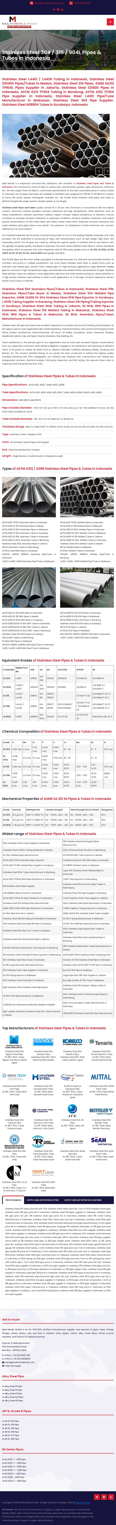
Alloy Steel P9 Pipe (13, 1390)
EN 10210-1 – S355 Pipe (15, 1459)
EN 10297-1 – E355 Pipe (15, 1463)
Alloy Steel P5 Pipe (13, 1386)
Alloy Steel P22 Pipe (13, 1397)
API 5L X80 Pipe (11, 1439)
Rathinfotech (83, 1502)
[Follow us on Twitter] (97, 1497)
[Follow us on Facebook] (104, 1497)
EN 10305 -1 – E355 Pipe (15, 1470)
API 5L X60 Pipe (11, 1428)
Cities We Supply (13, 1365)
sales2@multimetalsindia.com (50, 3)
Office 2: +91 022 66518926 (17, 1358)
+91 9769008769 (82, 3)
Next (107, 171)
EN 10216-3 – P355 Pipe (15, 1466)
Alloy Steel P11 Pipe (13, 1393)
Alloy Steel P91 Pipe (13, 1400)
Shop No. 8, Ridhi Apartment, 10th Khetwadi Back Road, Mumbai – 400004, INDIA (16, 1347)
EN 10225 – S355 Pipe (14, 1477)
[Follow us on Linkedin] (111, 1497)
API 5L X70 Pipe (11, 1435)
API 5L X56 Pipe (11, 1424)
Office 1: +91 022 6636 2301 (17, 1355)
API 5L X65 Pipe (11, 1431)
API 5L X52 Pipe (11, 1421)
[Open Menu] (110, 21)
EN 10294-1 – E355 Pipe (15, 1480)
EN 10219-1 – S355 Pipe (15, 1473)
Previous (99, 171)
